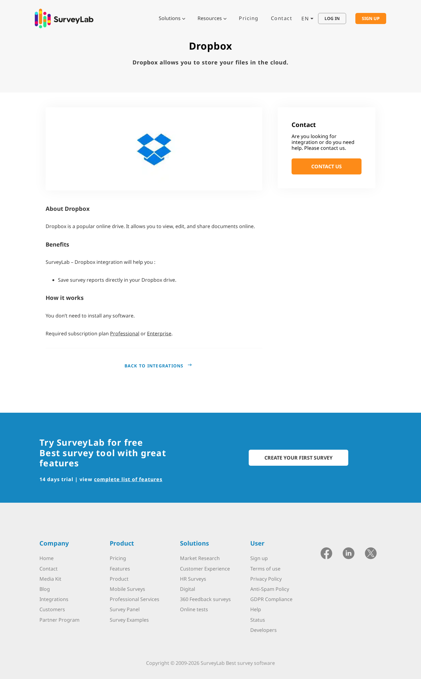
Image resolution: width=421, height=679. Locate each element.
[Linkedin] (348, 553)
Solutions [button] (170, 18)
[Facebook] (326, 553)
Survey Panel (125, 609)
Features (120, 568)
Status (257, 619)
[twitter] (371, 553)
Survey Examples (129, 619)
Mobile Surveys (127, 589)
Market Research (200, 558)
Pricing (249, 18)
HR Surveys (193, 578)
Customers (52, 609)
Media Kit (50, 578)
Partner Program (59, 619)
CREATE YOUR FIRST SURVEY (298, 457)
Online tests (194, 609)
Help (255, 609)
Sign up (259, 558)
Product (119, 578)
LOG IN (332, 18)
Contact (281, 18)
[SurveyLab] (64, 17)
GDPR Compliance (271, 599)
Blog (44, 589)
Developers (263, 630)
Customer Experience (205, 568)
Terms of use (265, 568)
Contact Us (326, 166)
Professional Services (134, 599)
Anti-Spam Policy (269, 589)
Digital (187, 589)
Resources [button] (210, 18)
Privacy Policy (266, 578)
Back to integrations (154, 366)
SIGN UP (371, 18)
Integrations (53, 599)
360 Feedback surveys (205, 599)
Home (46, 558)
